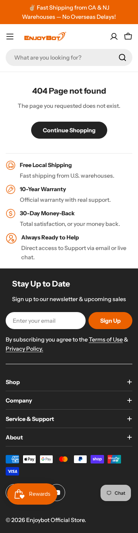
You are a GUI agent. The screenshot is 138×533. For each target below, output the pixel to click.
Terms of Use (106, 339)
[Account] (114, 36)
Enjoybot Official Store (55, 519)
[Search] (122, 57)
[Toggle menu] (10, 36)
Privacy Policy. (24, 348)
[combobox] (69, 57)
